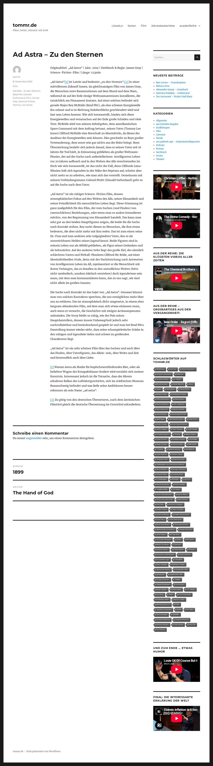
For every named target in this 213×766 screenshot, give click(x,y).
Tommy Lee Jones (22, 105)
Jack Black (170, 389)
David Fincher (161, 439)
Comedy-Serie (177, 474)
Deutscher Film (181, 569)
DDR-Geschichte (162, 399)
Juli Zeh (187, 479)
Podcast (160, 145)
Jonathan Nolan (162, 379)
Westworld (160, 575)
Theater (160, 159)
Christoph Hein (162, 459)
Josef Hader (161, 534)
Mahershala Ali (162, 409)
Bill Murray (160, 369)
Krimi (179, 610)
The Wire (189, 610)
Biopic (178, 539)
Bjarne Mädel (182, 494)
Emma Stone (178, 549)
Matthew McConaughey (165, 529)
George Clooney (178, 469)
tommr (16, 76)
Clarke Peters (161, 509)
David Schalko (177, 509)
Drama (177, 434)
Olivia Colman (161, 444)
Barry (191, 384)
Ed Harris (176, 489)
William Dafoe (191, 434)
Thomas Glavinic (162, 434)
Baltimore (180, 374)
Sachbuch (161, 152)
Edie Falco (160, 519)
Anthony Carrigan (176, 504)
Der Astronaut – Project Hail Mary (174, 96)
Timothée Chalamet (163, 610)
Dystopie (177, 544)
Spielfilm (176, 615)
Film (144, 25)
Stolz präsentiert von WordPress (43, 751)
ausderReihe (188, 25)
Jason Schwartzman (164, 494)
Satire (158, 389)
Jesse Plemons (186, 529)
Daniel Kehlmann (163, 585)
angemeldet (34, 438)
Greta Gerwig (161, 424)
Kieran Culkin (179, 600)
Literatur (117, 25)
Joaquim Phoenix (182, 620)
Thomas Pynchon (181, 524)
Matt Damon (183, 499)
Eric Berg (159, 595)
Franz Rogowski (185, 595)
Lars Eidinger (161, 414)
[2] (126, 81)
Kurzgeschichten (162, 580)
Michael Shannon (163, 605)
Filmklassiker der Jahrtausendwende (170, 464)
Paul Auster (179, 585)
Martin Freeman (174, 449)
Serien (132, 25)
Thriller (177, 580)
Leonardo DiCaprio (163, 539)
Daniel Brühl (184, 389)
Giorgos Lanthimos (163, 374)
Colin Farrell (192, 429)
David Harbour (185, 554)
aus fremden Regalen (167, 124)
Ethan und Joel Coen (164, 499)
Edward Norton (162, 549)
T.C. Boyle (191, 590)
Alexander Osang (163, 569)
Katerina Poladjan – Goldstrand (173, 93)
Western (192, 549)
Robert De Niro (179, 459)
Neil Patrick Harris (176, 419)
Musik (159, 138)
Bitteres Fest (162, 86)
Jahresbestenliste (163, 25)
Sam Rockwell (161, 615)
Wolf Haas (160, 419)
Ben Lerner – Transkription (171, 82)
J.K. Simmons (179, 404)
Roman (160, 148)
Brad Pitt (17, 94)
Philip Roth (175, 534)
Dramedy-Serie (162, 600)
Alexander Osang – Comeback (172, 89)
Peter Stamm (177, 429)
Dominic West (161, 474)
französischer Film (179, 414)
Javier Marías (161, 454)
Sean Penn (193, 419)
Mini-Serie (192, 444)
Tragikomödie (161, 489)
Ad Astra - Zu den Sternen (26, 90)
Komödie (193, 439)
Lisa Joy (173, 369)
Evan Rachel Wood (179, 424)
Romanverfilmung (163, 620)
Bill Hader (190, 539)
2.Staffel (159, 449)
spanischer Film (176, 574)
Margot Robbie (178, 409)
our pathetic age (162, 559)
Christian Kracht (178, 439)
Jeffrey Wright (161, 429)
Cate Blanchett (176, 519)
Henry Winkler (161, 469)
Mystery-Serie (161, 394)
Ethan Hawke (180, 484)
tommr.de (25, 25)
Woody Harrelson (188, 369)
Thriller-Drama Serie (181, 514)
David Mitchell (178, 384)
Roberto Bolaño (162, 625)
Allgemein (161, 120)
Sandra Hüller (177, 444)
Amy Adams (178, 625)
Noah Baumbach (162, 524)
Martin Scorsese (162, 544)
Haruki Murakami (162, 484)
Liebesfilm (178, 559)
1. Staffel (177, 379)
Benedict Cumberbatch (165, 554)
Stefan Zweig (177, 454)
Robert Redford (162, 404)
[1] (66, 81)
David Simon (179, 399)
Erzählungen (163, 127)
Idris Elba (160, 504)
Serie (171, 595)
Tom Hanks (160, 630)
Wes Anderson (162, 384)
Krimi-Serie (176, 590)
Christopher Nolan (179, 394)
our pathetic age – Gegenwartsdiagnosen (178, 141)
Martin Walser (161, 590)
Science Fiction (27, 101)
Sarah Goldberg (162, 514)
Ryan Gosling (161, 564)
